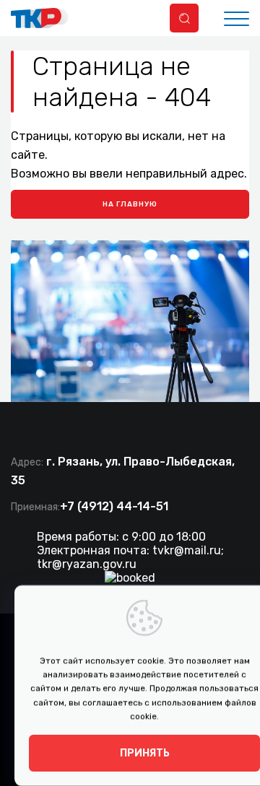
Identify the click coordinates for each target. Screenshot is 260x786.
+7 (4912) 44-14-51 (114, 506)
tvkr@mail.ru (186, 550)
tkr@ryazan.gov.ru (86, 564)
